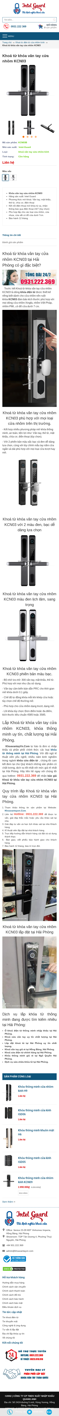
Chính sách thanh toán (13, 1291)
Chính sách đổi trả (11, 1295)
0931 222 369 (18, 26)
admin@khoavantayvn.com (19, 1251)
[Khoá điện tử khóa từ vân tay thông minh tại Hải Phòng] (29, 8)
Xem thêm (8, 1202)
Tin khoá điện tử (10, 1317)
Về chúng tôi (8, 1337)
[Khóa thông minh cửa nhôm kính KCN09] (8, 1180)
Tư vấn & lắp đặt (10, 1329)
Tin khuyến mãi (9, 1321)
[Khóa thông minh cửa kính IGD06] (8, 1113)
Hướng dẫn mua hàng (13, 1282)
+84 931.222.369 (14, 1245)
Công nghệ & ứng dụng (14, 1325)
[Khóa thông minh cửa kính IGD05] (8, 1160)
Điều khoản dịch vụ (11, 1307)
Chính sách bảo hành (13, 1299)
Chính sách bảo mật (12, 1303)
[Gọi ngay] (10, 1412)
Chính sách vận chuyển (14, 1286)
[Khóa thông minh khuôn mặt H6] (8, 1138)
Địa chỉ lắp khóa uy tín (13, 1333)
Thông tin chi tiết (11, 235)
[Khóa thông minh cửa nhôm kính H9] (8, 1092)
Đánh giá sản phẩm (12, 242)
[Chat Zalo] (49, 1412)
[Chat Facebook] (29, 1412)
